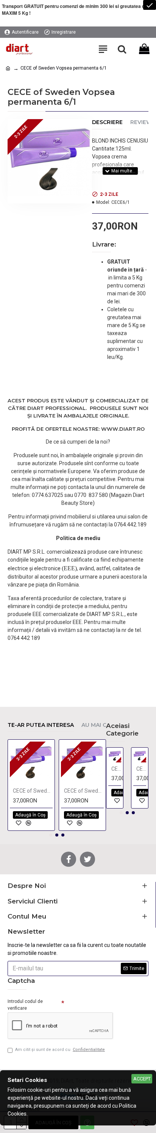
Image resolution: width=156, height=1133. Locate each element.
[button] (50, 835)
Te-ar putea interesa (41, 725)
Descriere (107, 122)
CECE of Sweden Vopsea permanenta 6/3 (84, 791)
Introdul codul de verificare (25, 1005)
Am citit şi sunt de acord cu (60, 1049)
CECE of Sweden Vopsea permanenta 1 (116, 769)
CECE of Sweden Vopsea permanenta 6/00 (33, 791)
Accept (142, 1079)
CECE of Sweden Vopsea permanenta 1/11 (141, 769)
